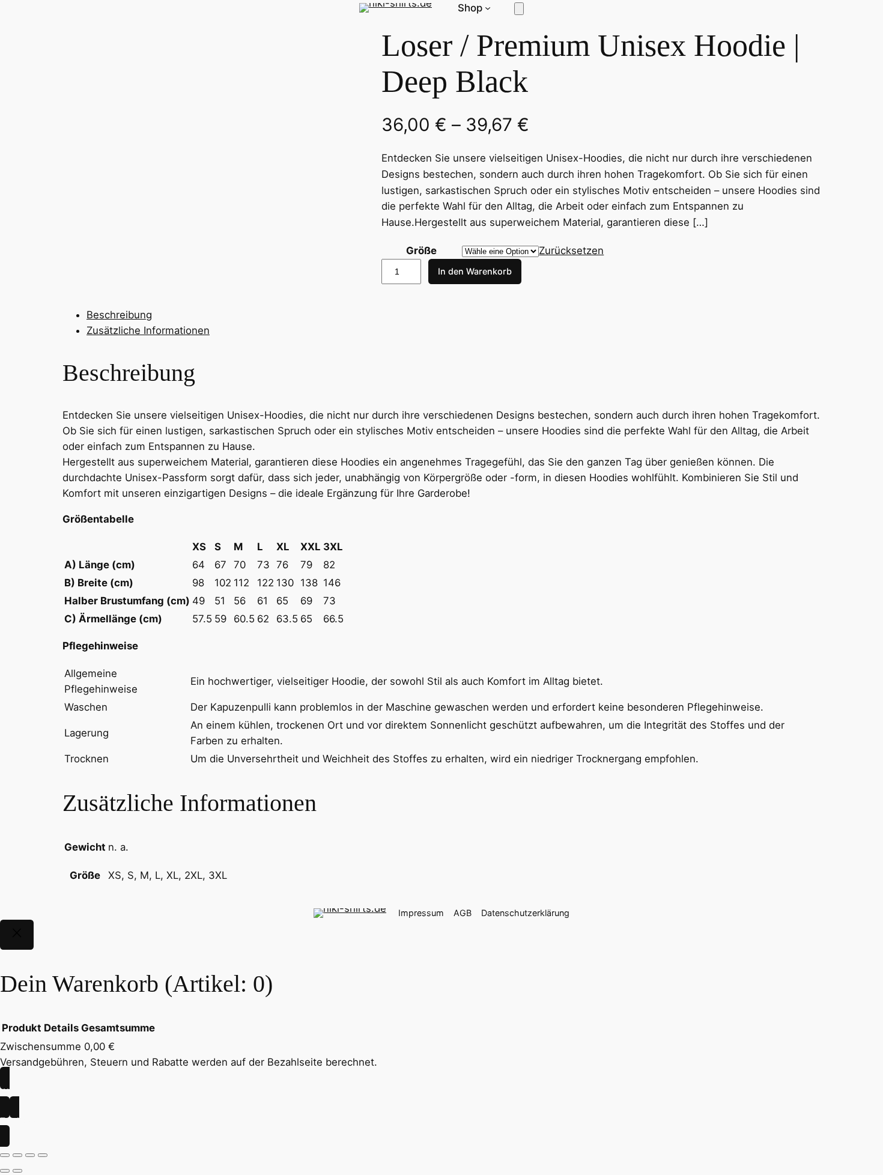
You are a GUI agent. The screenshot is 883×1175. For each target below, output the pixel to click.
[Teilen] (30, 1155)
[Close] (17, 935)
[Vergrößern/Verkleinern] (5, 1155)
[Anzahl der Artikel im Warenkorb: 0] (519, 8)
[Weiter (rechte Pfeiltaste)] (17, 1171)
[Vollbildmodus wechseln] (17, 1155)
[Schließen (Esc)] (42, 1155)
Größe (421, 250)
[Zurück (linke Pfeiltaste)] (5, 1171)
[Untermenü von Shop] (488, 8)
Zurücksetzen (571, 250)
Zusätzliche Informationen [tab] (148, 330)
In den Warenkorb (475, 271)
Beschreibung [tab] (119, 315)
